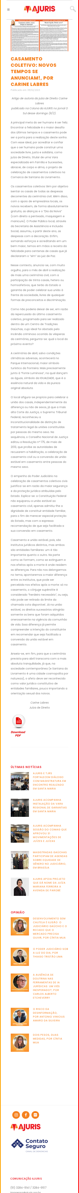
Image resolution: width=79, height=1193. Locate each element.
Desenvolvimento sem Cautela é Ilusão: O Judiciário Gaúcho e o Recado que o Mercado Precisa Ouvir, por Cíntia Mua (50, 928)
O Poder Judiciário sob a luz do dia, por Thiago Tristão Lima (50, 952)
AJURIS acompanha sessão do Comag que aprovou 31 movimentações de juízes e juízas (50, 833)
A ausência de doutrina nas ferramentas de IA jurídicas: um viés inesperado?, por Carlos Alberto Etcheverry (46, 986)
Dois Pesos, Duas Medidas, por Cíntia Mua (47, 1038)
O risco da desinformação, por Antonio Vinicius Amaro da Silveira (49, 1014)
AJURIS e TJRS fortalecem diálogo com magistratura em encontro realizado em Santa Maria (49, 780)
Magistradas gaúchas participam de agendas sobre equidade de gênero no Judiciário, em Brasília (50, 860)
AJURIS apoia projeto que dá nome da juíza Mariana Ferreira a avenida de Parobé (49, 884)
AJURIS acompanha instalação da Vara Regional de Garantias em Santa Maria (50, 805)
